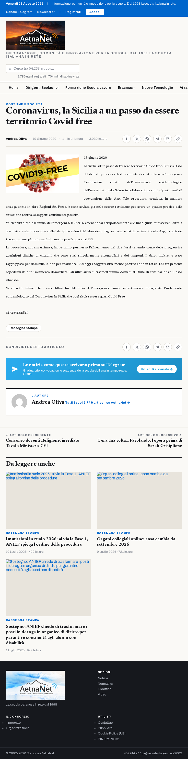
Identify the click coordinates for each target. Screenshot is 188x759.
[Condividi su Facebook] (126, 139)
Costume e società (24, 104)
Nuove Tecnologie (157, 88)
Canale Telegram (19, 12)
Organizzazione (17, 728)
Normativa (105, 683)
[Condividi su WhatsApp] (147, 139)
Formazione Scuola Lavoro (88, 88)
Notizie (103, 678)
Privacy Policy (108, 739)
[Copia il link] (178, 139)
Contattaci (105, 722)
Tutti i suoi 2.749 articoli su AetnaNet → (97, 402)
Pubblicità (105, 728)
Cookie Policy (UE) (112, 733)
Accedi (95, 12)
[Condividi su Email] (168, 139)
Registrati (73, 12)
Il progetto (13, 722)
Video (102, 694)
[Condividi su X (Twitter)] (137, 139)
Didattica (104, 689)
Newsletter (46, 12)
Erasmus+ (126, 88)
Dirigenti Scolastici (42, 88)
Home (14, 88)
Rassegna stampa (24, 328)
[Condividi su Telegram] (157, 139)
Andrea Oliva (16, 139)
